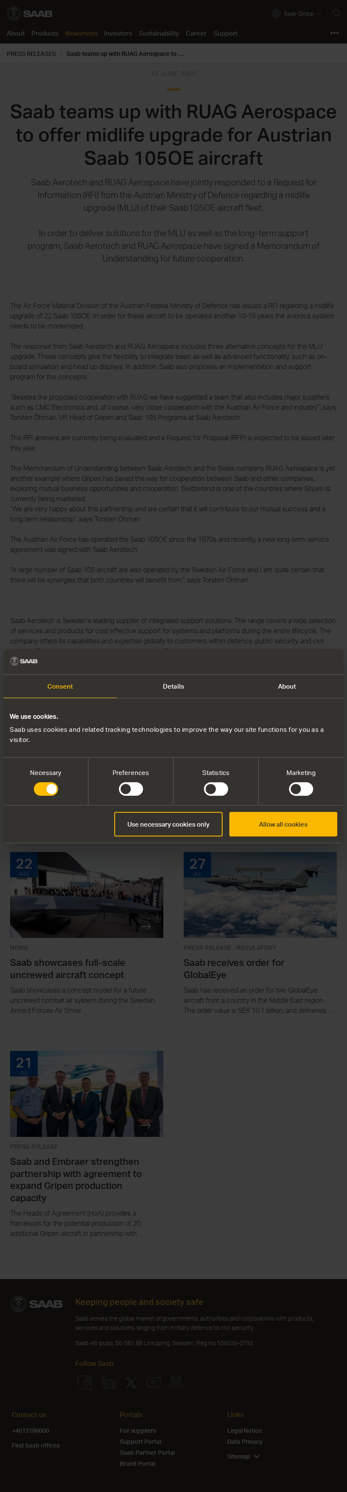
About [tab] (287, 686)
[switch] (131, 789)
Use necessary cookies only (168, 824)
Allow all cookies (283, 824)
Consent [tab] (60, 686)
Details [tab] (173, 686)
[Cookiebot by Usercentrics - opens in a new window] (300, 661)
